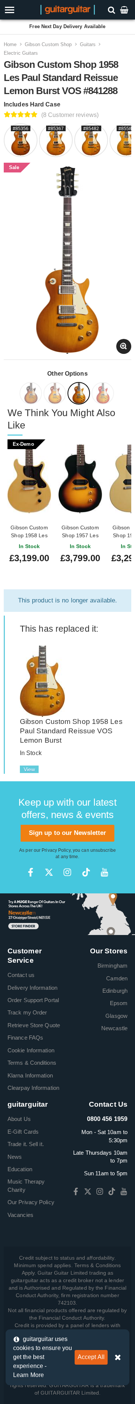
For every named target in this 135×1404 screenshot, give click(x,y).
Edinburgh (115, 990)
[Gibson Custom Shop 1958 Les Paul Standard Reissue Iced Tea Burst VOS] (56, 394)
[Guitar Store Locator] (67, 914)
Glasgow (116, 1016)
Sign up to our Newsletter (67, 832)
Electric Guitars (21, 53)
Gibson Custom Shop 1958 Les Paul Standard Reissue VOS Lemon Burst (71, 731)
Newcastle (114, 1028)
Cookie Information (31, 1050)
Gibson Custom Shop (48, 44)
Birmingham (113, 965)
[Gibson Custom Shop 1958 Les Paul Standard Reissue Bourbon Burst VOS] (32, 394)
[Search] (112, 9)
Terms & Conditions (32, 1062)
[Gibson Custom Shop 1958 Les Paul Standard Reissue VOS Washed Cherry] (104, 394)
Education (20, 1169)
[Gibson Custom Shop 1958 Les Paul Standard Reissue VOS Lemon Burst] (42, 681)
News (15, 1157)
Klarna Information (30, 1075)
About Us (19, 1119)
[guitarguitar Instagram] (67, 872)
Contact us (21, 975)
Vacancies (20, 1215)
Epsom (119, 1003)
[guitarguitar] (67, 9)
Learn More (28, 1375)
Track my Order (27, 1012)
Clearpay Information (33, 1088)
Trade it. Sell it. (26, 1144)
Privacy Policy (56, 850)
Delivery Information (32, 987)
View (29, 769)
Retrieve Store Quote (34, 1025)
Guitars (88, 44)
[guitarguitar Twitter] (49, 872)
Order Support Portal (33, 1000)
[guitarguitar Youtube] (104, 872)
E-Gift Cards (23, 1131)
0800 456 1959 (107, 1119)
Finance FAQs (25, 1037)
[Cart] (124, 9)
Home (10, 44)
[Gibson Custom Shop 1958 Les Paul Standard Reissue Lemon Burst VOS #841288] (80, 394)
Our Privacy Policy (31, 1202)
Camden (117, 978)
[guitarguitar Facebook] (31, 872)
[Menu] (20, 10)
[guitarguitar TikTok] (86, 872)
